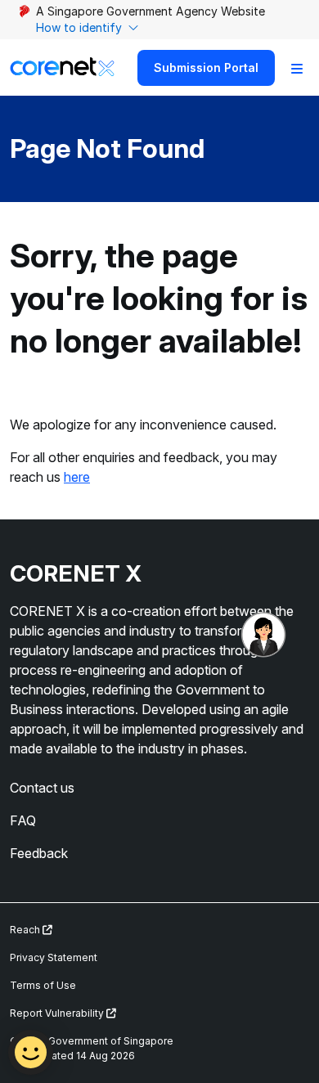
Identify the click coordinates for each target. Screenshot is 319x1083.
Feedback (39, 853)
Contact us (42, 788)
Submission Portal (206, 67)
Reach (26, 929)
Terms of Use (43, 985)
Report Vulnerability (58, 1013)
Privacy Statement (53, 957)
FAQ (23, 820)
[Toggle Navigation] (297, 68)
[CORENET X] (62, 67)
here (77, 477)
